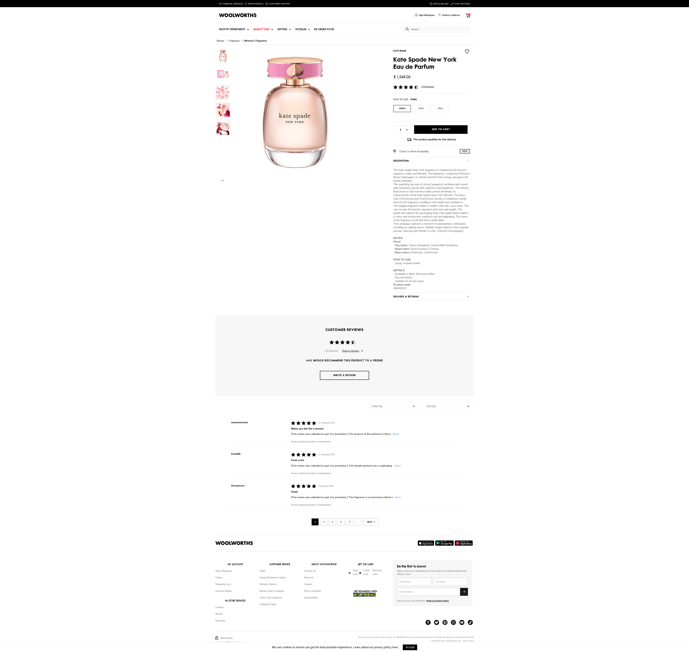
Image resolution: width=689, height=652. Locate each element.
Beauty (220, 40)
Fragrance (234, 40)
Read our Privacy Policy (438, 601)
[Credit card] (360, 573)
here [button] (395, 647)
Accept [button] (410, 647)
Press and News (312, 591)
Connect (219, 607)
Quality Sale (261, 29)
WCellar (300, 29)
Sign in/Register (223, 571)
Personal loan (377, 572)
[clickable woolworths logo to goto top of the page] (234, 543)
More (396, 434)
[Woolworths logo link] (238, 15)
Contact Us (310, 571)
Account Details (223, 591)
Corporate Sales (268, 604)
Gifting (282, 29)
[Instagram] (455, 623)
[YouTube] (463, 623)
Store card (355, 572)
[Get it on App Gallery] (464, 543)
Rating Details (350, 351)
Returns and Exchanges (272, 591)
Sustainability (311, 597)
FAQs (263, 571)
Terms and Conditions (271, 597)
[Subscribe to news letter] (464, 592)
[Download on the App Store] (426, 543)
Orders (218, 577)
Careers (308, 584)
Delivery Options (268, 584)
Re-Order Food (324, 29)
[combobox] (439, 29)
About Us (309, 577)
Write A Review (344, 375)
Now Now (220, 620)
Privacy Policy (468, 641)
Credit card (366, 572)
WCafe (218, 614)
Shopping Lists (223, 584)
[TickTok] (472, 623)
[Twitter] (438, 623)
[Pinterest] (446, 623)
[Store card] (349, 573)
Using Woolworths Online (273, 577)
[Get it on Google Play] (445, 543)
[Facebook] (430, 623)
